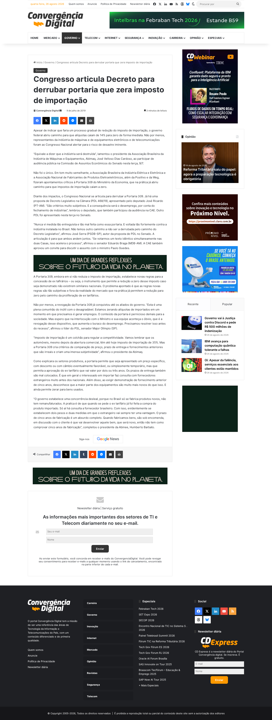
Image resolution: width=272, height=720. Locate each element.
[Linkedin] (55, 120)
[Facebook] (37, 120)
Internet (111, 37)
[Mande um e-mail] (60, 110)
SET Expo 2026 (148, 614)
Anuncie (92, 3)
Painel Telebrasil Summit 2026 (157, 635)
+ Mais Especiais (149, 685)
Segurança (133, 37)
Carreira (176, 37)
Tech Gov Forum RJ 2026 (154, 652)
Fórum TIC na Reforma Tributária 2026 (162, 641)
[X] (46, 120)
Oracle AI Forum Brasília (153, 658)
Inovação (155, 37)
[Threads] (182, 4)
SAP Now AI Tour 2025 (152, 679)
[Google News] (108, 439)
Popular (227, 304)
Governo (70, 37)
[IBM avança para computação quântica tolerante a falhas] (192, 346)
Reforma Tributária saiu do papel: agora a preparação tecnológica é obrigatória (209, 174)
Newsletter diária (140, 3)
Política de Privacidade (113, 3)
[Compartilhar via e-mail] (81, 120)
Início (39, 62)
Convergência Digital (47, 110)
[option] (210, 162)
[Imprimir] (90, 120)
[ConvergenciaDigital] (55, 20)
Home (34, 37)
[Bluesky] (188, 4)
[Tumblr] (83, 454)
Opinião (195, 37)
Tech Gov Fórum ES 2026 (154, 647)
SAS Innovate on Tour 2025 (155, 664)
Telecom (91, 37)
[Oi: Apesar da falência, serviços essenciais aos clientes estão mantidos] (192, 365)
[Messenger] (72, 120)
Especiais (215, 37)
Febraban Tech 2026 (151, 608)
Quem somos (76, 3)
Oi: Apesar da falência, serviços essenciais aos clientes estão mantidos (222, 364)
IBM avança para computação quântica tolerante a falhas (220, 345)
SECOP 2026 (146, 620)
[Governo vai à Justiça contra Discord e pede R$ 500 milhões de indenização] (192, 323)
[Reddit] (64, 120)
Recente (193, 304)
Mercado (50, 37)
